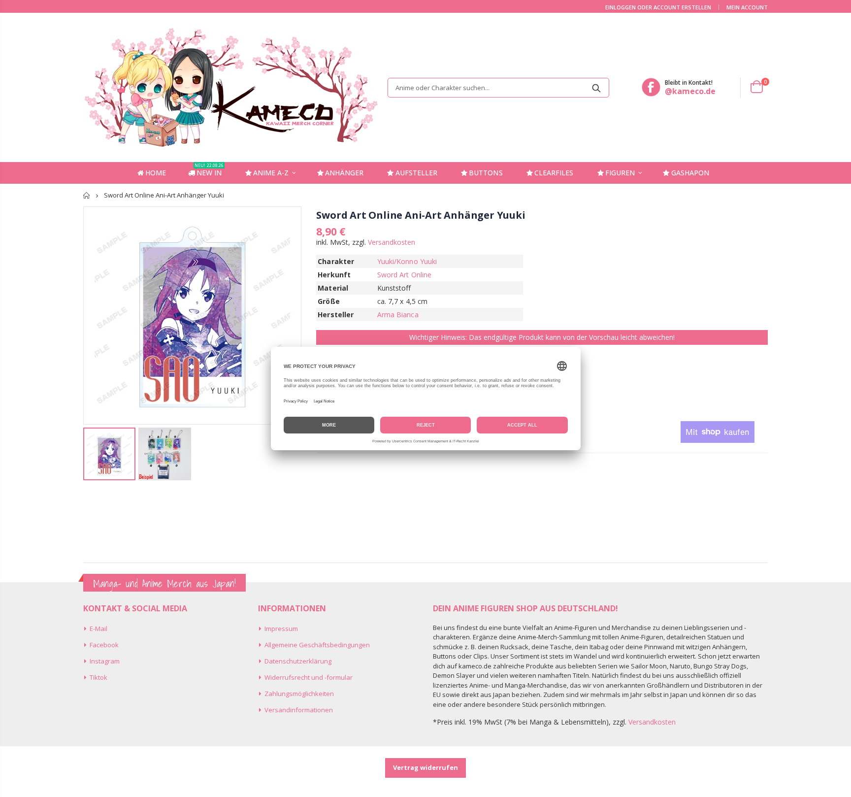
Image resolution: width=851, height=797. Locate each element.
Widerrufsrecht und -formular (308, 677)
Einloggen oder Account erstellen (658, 7)
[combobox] (498, 87)
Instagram (105, 661)
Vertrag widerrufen (425, 767)
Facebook (104, 644)
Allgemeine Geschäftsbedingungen (317, 644)
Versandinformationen (298, 709)
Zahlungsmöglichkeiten (299, 693)
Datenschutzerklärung (297, 661)
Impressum (281, 628)
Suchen (597, 87)
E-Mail (98, 628)
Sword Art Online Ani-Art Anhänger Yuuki (420, 215)
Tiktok (98, 677)
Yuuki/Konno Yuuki (407, 261)
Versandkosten (391, 242)
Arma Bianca (398, 314)
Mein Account (747, 7)
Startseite (87, 195)
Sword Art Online (404, 274)
